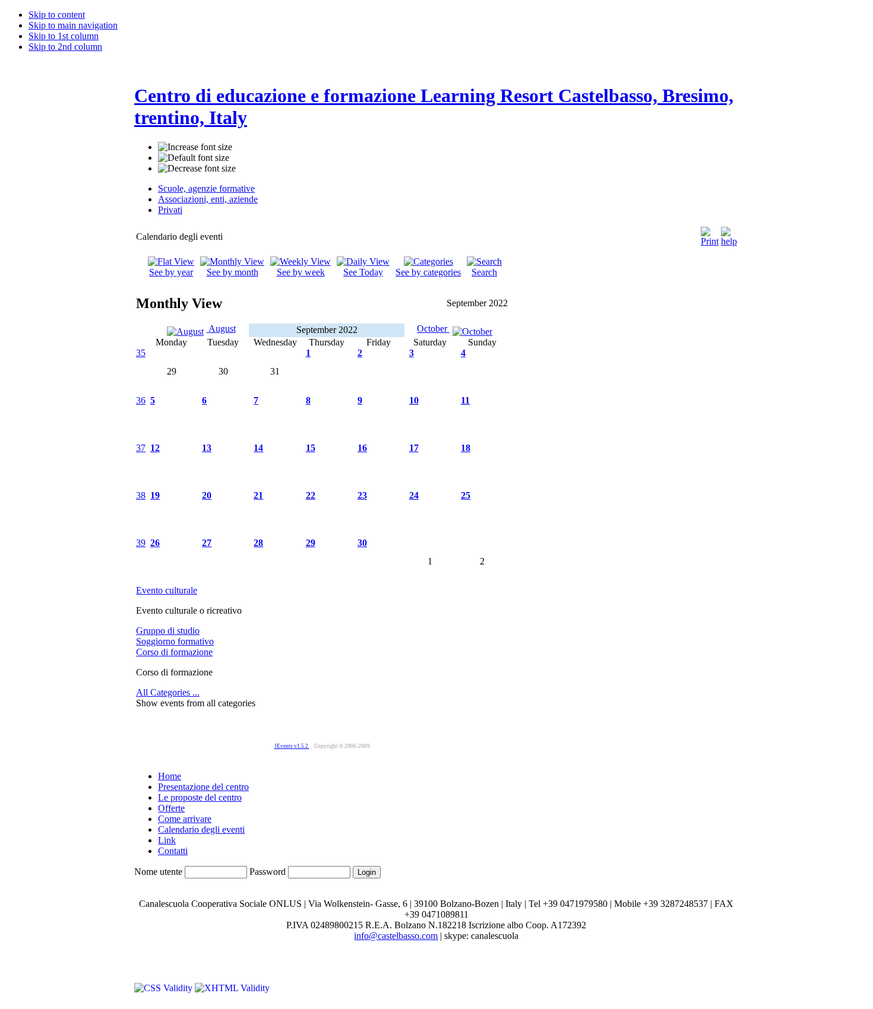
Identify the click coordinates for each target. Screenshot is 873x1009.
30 (362, 543)
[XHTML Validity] (232, 988)
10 (414, 400)
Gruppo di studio (168, 631)
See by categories (428, 272)
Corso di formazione (174, 652)
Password (267, 872)
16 (362, 448)
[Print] (710, 234)
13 (206, 448)
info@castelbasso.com (396, 936)
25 (465, 495)
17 (414, 448)
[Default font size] (193, 158)
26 (155, 543)
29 (310, 543)
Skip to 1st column (64, 36)
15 (310, 448)
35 (141, 353)
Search (484, 272)
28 (258, 543)
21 (258, 495)
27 (206, 543)
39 (141, 543)
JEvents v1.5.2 (291, 746)
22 (310, 495)
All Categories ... (168, 692)
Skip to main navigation (73, 25)
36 (141, 400)
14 (258, 448)
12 (155, 448)
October (433, 328)
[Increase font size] (195, 147)
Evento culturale (166, 590)
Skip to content (57, 14)
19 (155, 495)
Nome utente (158, 872)
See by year (171, 272)
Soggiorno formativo (175, 641)
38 (141, 495)
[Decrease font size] (197, 168)
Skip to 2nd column (65, 47)
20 (206, 495)
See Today (363, 272)
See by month (232, 272)
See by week (301, 272)
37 (141, 448)
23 (362, 495)
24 (414, 495)
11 (465, 400)
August (221, 328)
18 (465, 448)
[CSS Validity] (164, 988)
